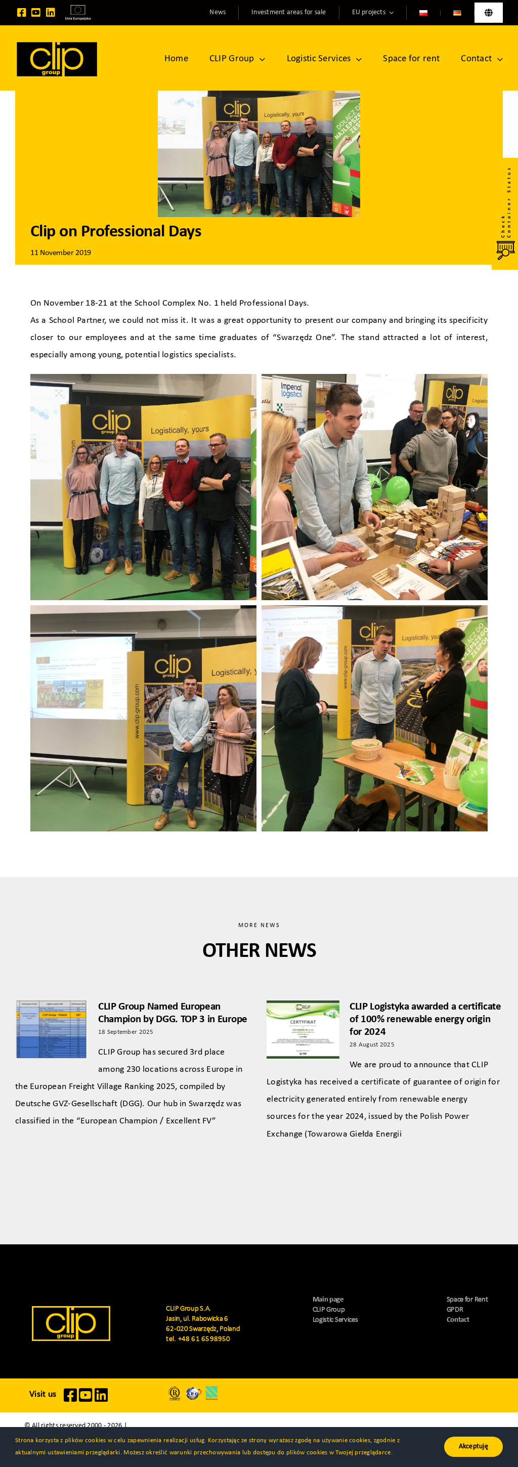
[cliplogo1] (57, 45)
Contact (458, 1320)
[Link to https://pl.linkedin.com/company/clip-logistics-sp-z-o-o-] (50, 13)
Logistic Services (335, 1320)
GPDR (455, 1310)
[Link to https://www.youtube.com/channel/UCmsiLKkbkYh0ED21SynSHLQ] (35, 13)
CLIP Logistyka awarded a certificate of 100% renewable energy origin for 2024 (425, 1019)
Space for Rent (467, 1300)
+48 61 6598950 (204, 1339)
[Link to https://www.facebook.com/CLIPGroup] (21, 13)
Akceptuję (473, 1446)
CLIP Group (329, 1310)
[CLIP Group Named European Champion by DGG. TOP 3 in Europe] (51, 1029)
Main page (328, 1300)
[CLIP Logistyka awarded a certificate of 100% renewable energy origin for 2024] (303, 1029)
